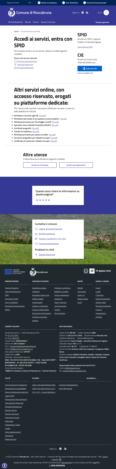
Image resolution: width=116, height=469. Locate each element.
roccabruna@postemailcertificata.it (23, 346)
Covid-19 (80, 295)
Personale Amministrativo (14, 306)
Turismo (57, 309)
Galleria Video (101, 302)
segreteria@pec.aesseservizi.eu (74, 370)
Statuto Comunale (12, 414)
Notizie (80, 288)
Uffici (7, 295)
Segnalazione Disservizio (14, 403)
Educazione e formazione (41, 313)
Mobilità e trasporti (61, 291)
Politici (7, 309)
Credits (7, 428)
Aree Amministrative (13, 291)
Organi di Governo (11, 288)
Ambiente (36, 291)
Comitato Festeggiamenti (68, 385)
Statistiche (9, 435)
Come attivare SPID (84, 47)
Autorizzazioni (37, 302)
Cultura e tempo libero (40, 309)
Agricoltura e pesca (39, 288)
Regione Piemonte (13, 2)
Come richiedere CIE (85, 72)
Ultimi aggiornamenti (13, 432)
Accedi (42, 115)
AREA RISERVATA (58, 465)
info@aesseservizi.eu (72, 368)
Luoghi (98, 291)
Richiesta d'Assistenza (13, 406)
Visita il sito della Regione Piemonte (45, 385)
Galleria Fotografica (103, 298)
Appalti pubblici (38, 298)
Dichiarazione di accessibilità (15, 388)
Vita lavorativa (59, 313)
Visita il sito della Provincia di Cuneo (45, 388)
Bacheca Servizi (11, 410)
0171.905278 (13, 338)
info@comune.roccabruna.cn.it (21, 349)
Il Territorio (99, 295)
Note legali (9, 421)
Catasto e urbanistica (40, 306)
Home (16, 31)
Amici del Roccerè (65, 388)
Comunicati (81, 291)
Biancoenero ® (66, 462)
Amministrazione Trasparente (16, 385)
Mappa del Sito (10, 439)
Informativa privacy (12, 417)
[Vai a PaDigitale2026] (97, 271)
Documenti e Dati (11, 298)
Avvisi (79, 302)
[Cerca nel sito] (106, 12)
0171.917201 (13, 335)
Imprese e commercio (62, 288)
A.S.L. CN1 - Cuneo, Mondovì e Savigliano (47, 392)
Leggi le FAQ (9, 395)
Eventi (98, 288)
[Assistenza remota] (60, 459)
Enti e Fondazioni (11, 302)
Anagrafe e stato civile (40, 295)
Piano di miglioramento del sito (16, 392)
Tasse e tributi (82, 298)
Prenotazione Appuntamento (16, 399)
